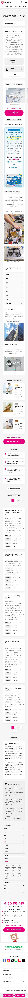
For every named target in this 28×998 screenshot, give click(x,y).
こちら (11, 261)
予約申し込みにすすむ (14, 112)
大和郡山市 (7, 867)
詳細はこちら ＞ (15, 167)
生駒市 (19, 875)
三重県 (6, 845)
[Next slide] (26, 95)
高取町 (6, 878)
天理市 (6, 868)
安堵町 (6, 870)
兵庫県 (6, 858)
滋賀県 (6, 848)
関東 (7, 283)
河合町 (6, 875)
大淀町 (19, 867)
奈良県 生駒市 (15, 543)
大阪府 (6, 855)
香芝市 (19, 876)
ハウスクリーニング (13, 9)
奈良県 (6, 861)
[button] (10, 104)
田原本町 (7, 876)
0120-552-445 (9, 995)
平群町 (19, 870)
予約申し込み (20, 995)
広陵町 (6, 872)
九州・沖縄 (8, 303)
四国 (7, 299)
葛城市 (13, 876)
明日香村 (7, 873)
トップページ (5, 9)
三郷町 (13, 865)
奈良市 (13, 868)
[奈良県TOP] (2, 6)
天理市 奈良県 (15, 585)
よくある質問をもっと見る (14, 488)
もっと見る (13, 75)
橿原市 (19, 873)
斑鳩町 (19, 872)
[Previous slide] (4, 95)
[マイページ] (21, 2)
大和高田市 (14, 867)
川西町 (13, 870)
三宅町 (6, 865)
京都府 (6, 852)
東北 (7, 278)
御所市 (13, 872)
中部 (7, 287)
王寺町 (13, 875)
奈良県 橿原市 (15, 677)
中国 (7, 295)
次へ (13, 503)
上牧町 (19, 865)
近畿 (7, 291)
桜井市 (13, 873)
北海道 (7, 274)
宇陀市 (19, 868)
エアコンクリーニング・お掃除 (16, 539)
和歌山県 (7, 882)
